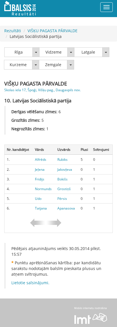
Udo (38, 198)
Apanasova (66, 208)
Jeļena (40, 169)
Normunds (43, 188)
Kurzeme (18, 64)
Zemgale (53, 64)
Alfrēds (40, 159)
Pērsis (62, 198)
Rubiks (62, 159)
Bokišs (62, 179)
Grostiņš (64, 188)
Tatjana (41, 208)
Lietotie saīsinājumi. (30, 282)
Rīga (18, 52)
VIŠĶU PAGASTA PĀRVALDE (53, 30)
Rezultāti (12, 30)
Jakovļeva (64, 169)
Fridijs (39, 179)
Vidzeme (53, 52)
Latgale (88, 52)
